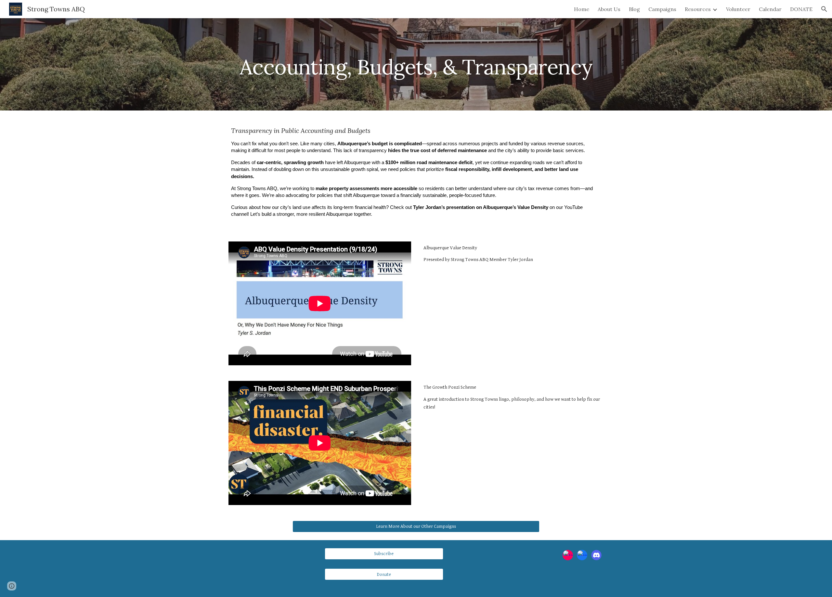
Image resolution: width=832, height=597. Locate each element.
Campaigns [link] (662, 9)
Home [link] (581, 9)
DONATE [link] (801, 9)
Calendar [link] (770, 9)
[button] (824, 9)
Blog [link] (634, 9)
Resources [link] (698, 9)
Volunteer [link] (738, 9)
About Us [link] (609, 9)
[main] (416, 64)
